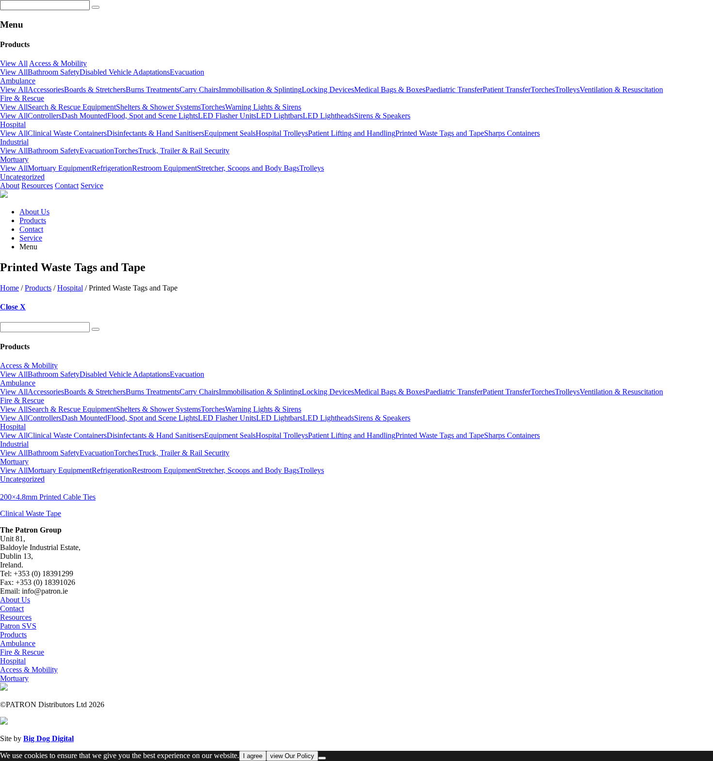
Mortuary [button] (14, 159)
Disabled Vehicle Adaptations (125, 72)
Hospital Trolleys (282, 133)
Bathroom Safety (54, 72)
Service (92, 185)
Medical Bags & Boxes (389, 89)
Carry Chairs (199, 89)
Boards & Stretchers (95, 89)
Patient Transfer (507, 89)
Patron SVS (18, 626)
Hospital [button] (13, 124)
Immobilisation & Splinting (260, 89)
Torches (543, 89)
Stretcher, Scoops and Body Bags (248, 168)
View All (14, 63)
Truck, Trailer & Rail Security (183, 150)
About (9, 185)
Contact (67, 185)
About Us (34, 212)
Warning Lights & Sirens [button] (263, 107)
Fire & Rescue (22, 652)
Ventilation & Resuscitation (621, 89)
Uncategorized (22, 177)
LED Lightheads (328, 116)
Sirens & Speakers (382, 116)
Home (9, 288)
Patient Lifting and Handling (351, 133)
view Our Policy (292, 756)
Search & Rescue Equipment (72, 107)
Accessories (46, 89)
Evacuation (187, 72)
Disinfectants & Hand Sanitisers (155, 133)
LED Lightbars (279, 116)
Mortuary (14, 678)
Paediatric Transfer (454, 89)
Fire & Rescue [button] (22, 98)
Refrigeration (112, 168)
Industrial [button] (14, 142)
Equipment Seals (230, 133)
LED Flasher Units (227, 116)
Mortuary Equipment (60, 168)
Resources (37, 185)
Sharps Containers (512, 133)
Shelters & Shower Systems (158, 107)
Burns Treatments (152, 89)
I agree (252, 756)
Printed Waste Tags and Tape (439, 133)
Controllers (45, 116)
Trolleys (567, 89)
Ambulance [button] (17, 81)
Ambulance (17, 643)
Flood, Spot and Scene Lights (152, 116)
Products (32, 220)
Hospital (70, 288)
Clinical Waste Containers (67, 133)
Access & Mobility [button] (58, 63)
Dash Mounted (84, 116)
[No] (322, 758)
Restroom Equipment (164, 168)
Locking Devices (328, 89)
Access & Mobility (29, 669)
